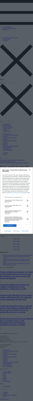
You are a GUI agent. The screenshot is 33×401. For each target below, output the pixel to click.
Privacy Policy (25, 231)
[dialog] (16, 200)
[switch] (27, 200)
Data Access (16, 231)
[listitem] (16, 197)
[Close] (30, 170)
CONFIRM (10, 225)
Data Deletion (8, 231)
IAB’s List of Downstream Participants (18, 192)
